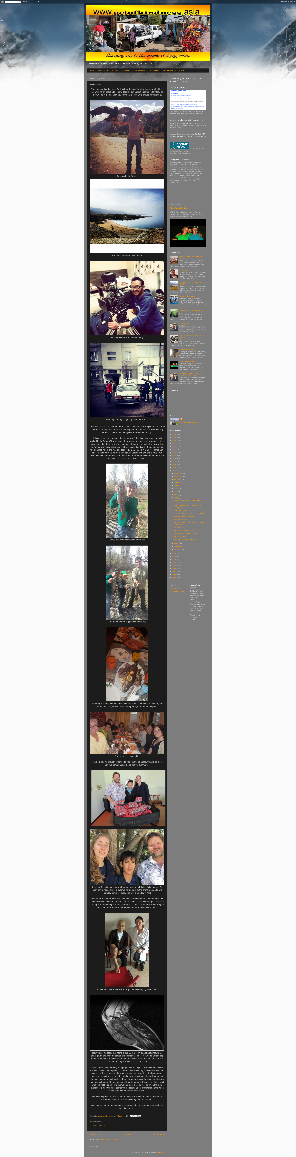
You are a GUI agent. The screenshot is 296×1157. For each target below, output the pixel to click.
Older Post (159, 1134)
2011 (174, 559)
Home (91, 70)
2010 (175, 562)
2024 (175, 440)
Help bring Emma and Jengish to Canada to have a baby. (191, 374)
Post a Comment (99, 1125)
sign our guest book (177, 591)
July (176, 488)
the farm (115, 70)
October (177, 479)
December (178, 473)
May (176, 495)
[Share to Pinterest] (140, 1116)
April (176, 498)
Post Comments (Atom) (108, 1139)
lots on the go (179, 527)
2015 (175, 468)
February (178, 546)
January (177, 549)
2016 (175, 465)
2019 (175, 455)
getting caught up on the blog (184, 539)
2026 (175, 434)
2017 (175, 461)
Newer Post (95, 1134)
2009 (175, 565)
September (178, 482)
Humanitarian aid (140, 70)
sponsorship (154, 70)
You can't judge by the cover (184, 516)
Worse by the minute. (187, 296)
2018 (175, 458)
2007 (175, 571)
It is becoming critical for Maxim (185, 530)
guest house (126, 70)
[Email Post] (127, 1116)
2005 (175, 577)
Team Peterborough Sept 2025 (173, 70)
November (178, 476)
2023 (175, 443)
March (176, 543)
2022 (175, 446)
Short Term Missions (179, 208)
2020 (175, 452)
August (177, 485)
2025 (175, 437)
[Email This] (131, 1116)
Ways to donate (103, 70)
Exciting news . (184, 324)
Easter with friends (180, 510)
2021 (175, 449)
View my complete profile (189, 423)
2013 (175, 553)
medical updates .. (180, 536)
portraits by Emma (176, 588)
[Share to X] (135, 1116)
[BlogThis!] (133, 1116)
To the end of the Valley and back (186, 533)
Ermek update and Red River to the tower (189, 513)
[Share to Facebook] (138, 1116)
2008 (175, 568)
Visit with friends (180, 519)
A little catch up (184, 270)
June (176, 491)
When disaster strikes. (187, 350)
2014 (175, 471)
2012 (175, 556)
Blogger (161, 1152)
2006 (175, 574)
